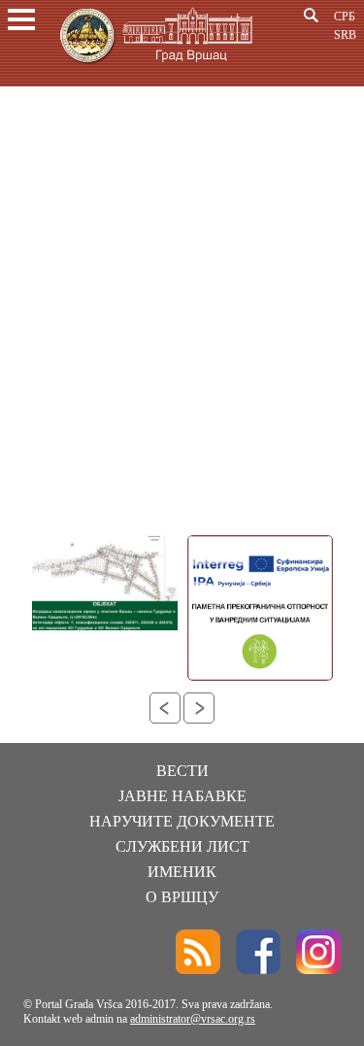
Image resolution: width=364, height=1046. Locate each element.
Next (199, 708)
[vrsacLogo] (155, 66)
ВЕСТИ (182, 770)
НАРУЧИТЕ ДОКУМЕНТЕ (182, 821)
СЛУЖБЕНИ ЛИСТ (182, 846)
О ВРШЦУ (182, 897)
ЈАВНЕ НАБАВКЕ (182, 796)
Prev (165, 708)
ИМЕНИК (182, 871)
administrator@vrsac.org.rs (192, 1019)
